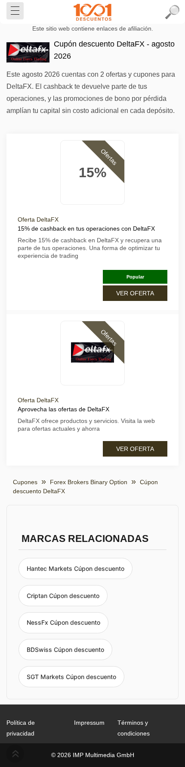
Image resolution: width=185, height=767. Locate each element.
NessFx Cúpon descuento (63, 622)
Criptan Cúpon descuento (63, 595)
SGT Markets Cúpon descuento (71, 676)
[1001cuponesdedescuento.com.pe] (92, 12)
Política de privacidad (20, 728)
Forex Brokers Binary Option (88, 482)
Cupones (25, 482)
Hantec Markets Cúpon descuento (75, 568)
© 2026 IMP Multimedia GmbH (92, 754)
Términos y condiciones (133, 728)
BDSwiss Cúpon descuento (65, 649)
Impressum (89, 722)
